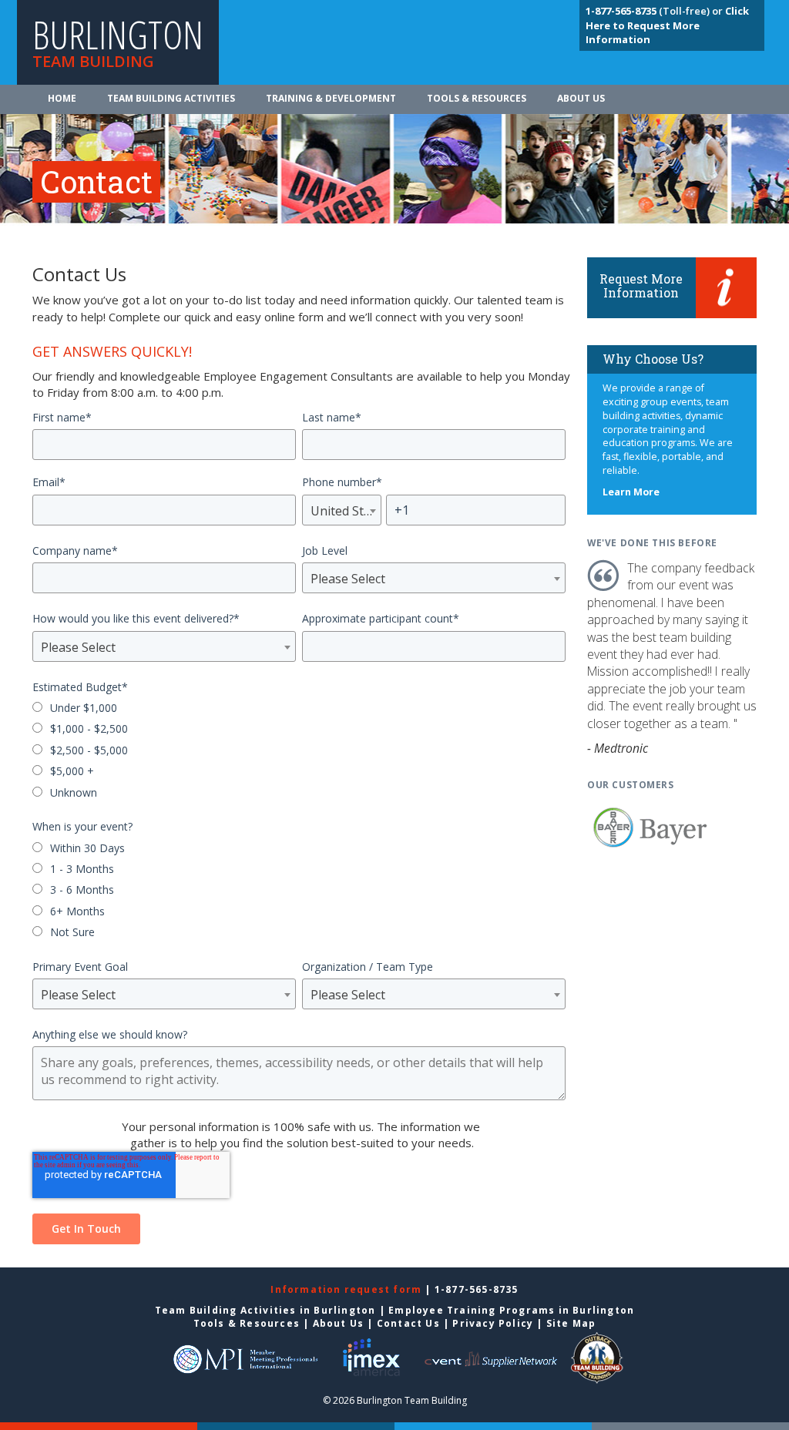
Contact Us (408, 1323)
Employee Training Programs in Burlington (511, 1310)
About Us (581, 98)
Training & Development (331, 98)
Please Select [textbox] (348, 578)
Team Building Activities (171, 98)
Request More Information (641, 285)
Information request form (347, 1289)
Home (62, 98)
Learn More (631, 491)
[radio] (299, 709)
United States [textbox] (342, 510)
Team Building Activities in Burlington (265, 1310)
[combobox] (341, 510)
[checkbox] (299, 751)
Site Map (571, 1323)
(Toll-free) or (655, 11)
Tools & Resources (476, 98)
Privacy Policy (492, 1323)
